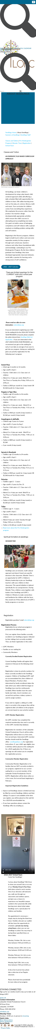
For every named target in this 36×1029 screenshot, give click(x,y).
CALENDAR (27, 48)
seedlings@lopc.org (16, 742)
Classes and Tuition (11, 141)
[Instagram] (5, 1025)
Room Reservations (6, 1020)
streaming (25, 1016)
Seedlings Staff (25, 135)
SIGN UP (3, 998)
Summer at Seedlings (12, 135)
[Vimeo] (8, 1025)
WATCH (2, 48)
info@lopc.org (4, 1011)
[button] (33, 2)
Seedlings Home (10, 132)
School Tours (9, 145)
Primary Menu (5, 52)
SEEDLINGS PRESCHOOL (14, 48)
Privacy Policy (5, 1028)
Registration (27, 143)
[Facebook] (1, 1025)
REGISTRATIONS (5, 50)
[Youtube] (12, 1025)
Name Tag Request (6, 1021)
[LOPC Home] (18, 43)
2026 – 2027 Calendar (10, 267)
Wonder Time (17, 143)
